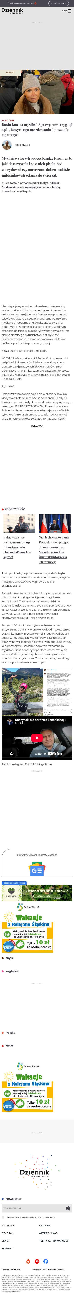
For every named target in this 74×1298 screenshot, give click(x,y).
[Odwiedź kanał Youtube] (37, 1261)
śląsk (9, 958)
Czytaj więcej (49, 1217)
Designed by (7, 1269)
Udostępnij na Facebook (14, 883)
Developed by (39, 1269)
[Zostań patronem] (28, 1261)
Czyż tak (7, 1233)
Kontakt (7, 1248)
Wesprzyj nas (48, 1233)
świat (9, 1046)
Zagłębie (44, 1226)
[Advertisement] (37, 47)
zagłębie (11, 971)
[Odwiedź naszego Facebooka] (45, 1261)
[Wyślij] (67, 1208)
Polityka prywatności (54, 1241)
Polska (10, 1032)
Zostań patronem (58, 3)
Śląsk (6, 1241)
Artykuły (10, 73)
